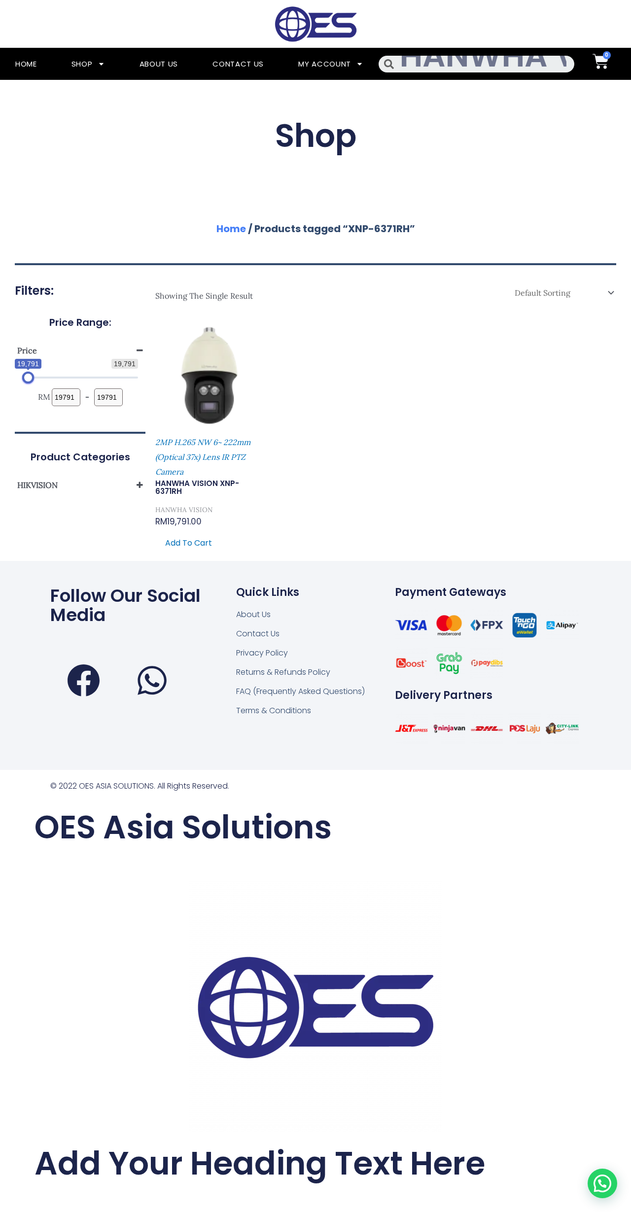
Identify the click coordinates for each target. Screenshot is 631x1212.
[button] (602, 1183)
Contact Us (238, 64)
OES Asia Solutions (183, 827)
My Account (324, 64)
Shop (82, 64)
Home (26, 64)
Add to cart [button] (188, 543)
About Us (159, 64)
